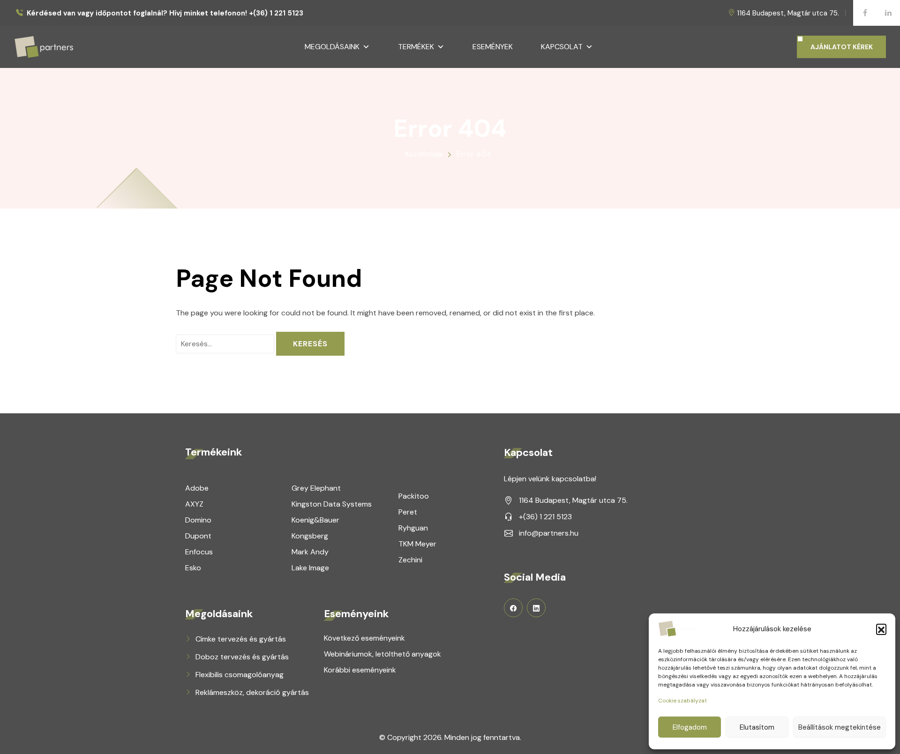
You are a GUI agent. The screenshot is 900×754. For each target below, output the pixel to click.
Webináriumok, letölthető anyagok (382, 654)
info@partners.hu (548, 533)
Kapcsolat (562, 47)
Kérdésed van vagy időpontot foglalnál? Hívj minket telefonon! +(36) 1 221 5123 (165, 13)
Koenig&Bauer (315, 520)
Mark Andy (310, 552)
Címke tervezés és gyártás (240, 639)
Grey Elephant (316, 488)
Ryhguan (413, 528)
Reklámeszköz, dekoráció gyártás (252, 692)
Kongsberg (310, 536)
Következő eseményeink (364, 638)
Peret (407, 512)
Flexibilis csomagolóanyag (239, 674)
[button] (881, 629)
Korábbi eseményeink (360, 670)
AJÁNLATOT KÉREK (841, 47)
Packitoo (413, 496)
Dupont (198, 536)
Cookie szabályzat (682, 700)
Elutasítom (757, 727)
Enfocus (199, 552)
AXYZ (194, 504)
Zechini (410, 560)
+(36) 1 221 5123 (545, 517)
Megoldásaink (332, 47)
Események (492, 47)
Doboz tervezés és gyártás (242, 657)
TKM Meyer (417, 544)
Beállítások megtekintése (839, 727)
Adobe (197, 488)
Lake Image (310, 568)
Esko (193, 568)
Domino (198, 520)
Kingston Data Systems (332, 504)
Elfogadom (690, 727)
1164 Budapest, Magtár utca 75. (788, 13)
